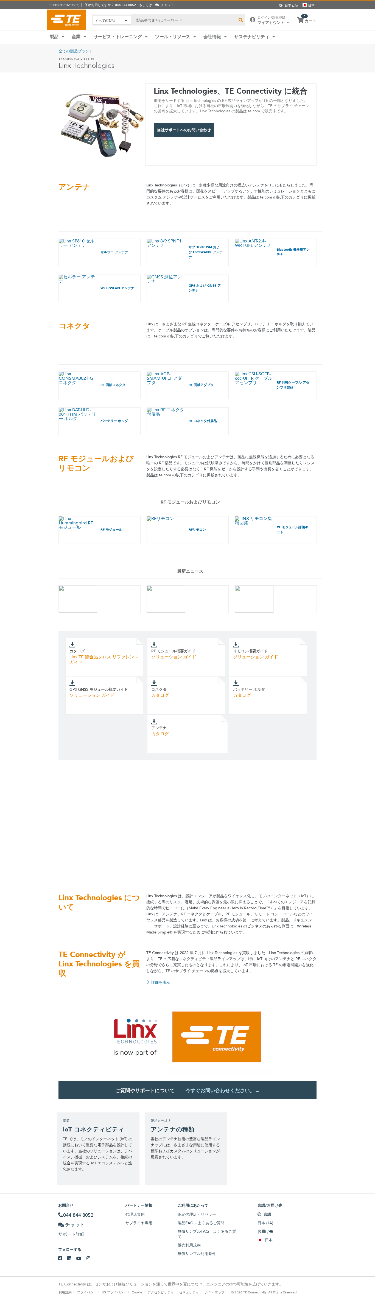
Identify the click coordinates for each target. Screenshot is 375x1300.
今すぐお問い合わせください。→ (223, 1090)
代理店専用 (135, 1214)
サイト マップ (214, 1292)
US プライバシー (114, 1292)
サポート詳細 (71, 1234)
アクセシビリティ (160, 1292)
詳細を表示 (160, 982)
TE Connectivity (66, 19)
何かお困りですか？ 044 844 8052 (110, 4)
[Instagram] (91, 1258)
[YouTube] (81, 1258)
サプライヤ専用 (138, 1222)
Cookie (137, 1292)
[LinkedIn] (71, 1258)
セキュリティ (189, 1292)
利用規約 (65, 1292)
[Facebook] (62, 1258)
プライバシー (87, 1292)
